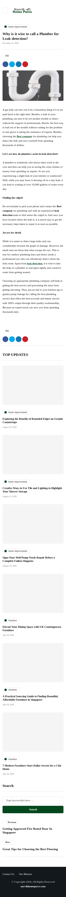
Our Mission (25, 874)
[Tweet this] (12, 64)
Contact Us (8, 874)
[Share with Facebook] (5, 64)
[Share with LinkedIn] (18, 64)
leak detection (34, 263)
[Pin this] (25, 64)
